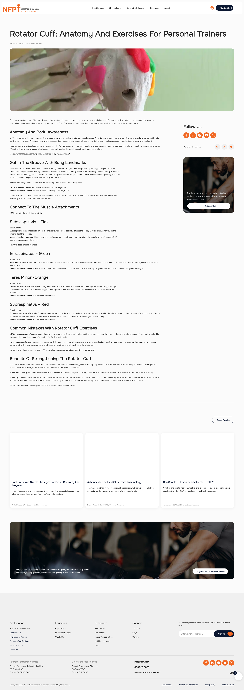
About (167, 7)
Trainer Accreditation (104, 636)
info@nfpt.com (141, 661)
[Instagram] (200, 135)
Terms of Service (228, 684)
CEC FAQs (59, 636)
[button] (217, 147)
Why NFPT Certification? (20, 628)
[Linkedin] (193, 135)
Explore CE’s (60, 628)
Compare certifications (19, 641)
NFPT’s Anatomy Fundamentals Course (58, 385)
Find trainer (100, 632)
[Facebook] (186, 135)
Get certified (15, 632)
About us (136, 628)
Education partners (63, 632)
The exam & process (18, 636)
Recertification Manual (188, 684)
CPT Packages (115, 7)
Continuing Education (136, 7)
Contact (135, 636)
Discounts (14, 649)
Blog (96, 645)
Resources (154, 7)
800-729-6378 (141, 666)
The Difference (97, 7)
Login (232, 672)
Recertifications (16, 645)
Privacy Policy (210, 684)
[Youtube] (206, 135)
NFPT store (99, 628)
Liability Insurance (102, 641)
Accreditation (167, 684)
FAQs (134, 632)
